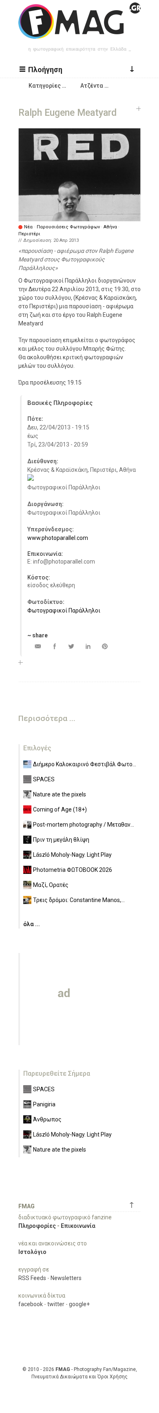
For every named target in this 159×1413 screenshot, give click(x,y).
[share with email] (37, 646)
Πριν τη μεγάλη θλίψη (61, 839)
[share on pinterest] (104, 646)
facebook (30, 1304)
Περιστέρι (29, 234)
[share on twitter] (71, 646)
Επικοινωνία (78, 1226)
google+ (79, 1304)
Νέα (28, 227)
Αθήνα (110, 227)
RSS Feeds (32, 1278)
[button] (42, 69)
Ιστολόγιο (32, 1252)
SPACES (44, 779)
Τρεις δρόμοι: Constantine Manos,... (79, 900)
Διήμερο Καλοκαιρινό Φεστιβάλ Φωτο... (84, 764)
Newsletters (66, 1278)
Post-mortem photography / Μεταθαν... (83, 824)
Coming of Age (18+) (60, 809)
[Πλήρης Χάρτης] (30, 478)
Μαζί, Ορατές (50, 885)
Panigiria (44, 1104)
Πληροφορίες (37, 1226)
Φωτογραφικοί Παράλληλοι (63, 610)
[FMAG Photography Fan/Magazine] (79, 32)
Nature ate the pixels (59, 794)
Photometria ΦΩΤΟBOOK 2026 (72, 870)
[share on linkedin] (88, 646)
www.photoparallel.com (57, 538)
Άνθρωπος (47, 1119)
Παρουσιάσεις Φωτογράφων (68, 227)
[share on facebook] (54, 646)
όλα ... (31, 924)
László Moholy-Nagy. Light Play (72, 854)
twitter (55, 1304)
